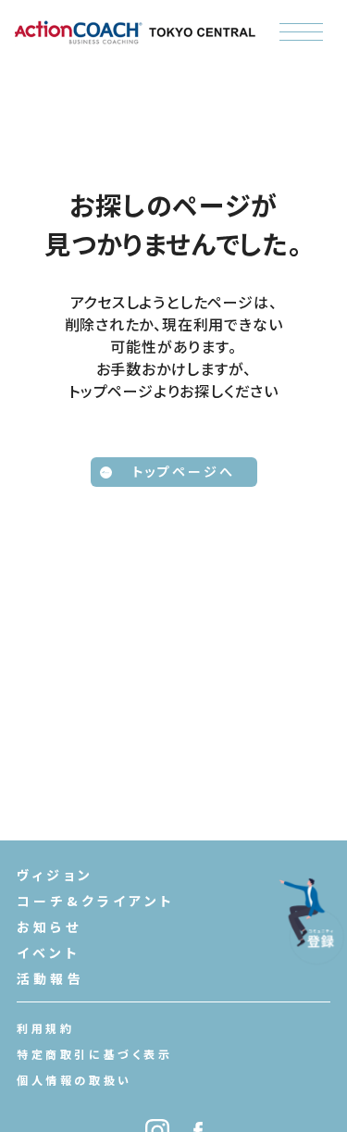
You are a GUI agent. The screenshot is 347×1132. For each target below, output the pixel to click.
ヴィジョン (55, 874)
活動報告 (50, 978)
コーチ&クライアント (96, 900)
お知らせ (49, 926)
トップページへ (183, 471)
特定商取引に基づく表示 (95, 1054)
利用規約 (45, 1028)
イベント (49, 952)
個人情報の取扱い (74, 1080)
